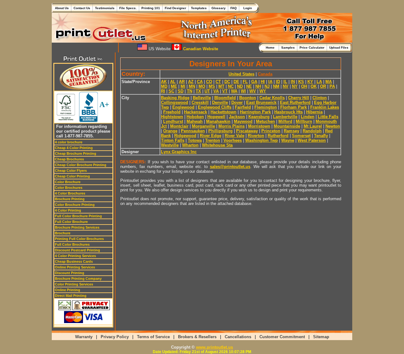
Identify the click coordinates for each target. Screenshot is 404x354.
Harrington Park (255, 112)
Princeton (270, 131)
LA (319, 81)
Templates (199, 8)
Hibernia (314, 112)
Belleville (202, 97)
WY (262, 91)
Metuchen (265, 121)
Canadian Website (200, 48)
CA (200, 81)
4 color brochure (68, 142)
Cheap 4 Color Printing (74, 148)
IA (270, 81)
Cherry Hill (298, 97)
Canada (265, 74)
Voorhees (232, 140)
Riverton (256, 135)
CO (209, 81)
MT (221, 86)
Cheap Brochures (69, 159)
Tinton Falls (172, 140)
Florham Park (293, 107)
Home (271, 47)
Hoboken (195, 116)
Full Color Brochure (71, 222)
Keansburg (259, 116)
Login (246, 8)
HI (263, 81)
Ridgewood (185, 135)
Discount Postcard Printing (77, 250)
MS (212, 86)
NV (285, 86)
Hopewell (216, 116)
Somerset (301, 135)
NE (249, 86)
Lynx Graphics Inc (179, 151)
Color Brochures (68, 187)
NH (258, 86)
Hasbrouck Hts (288, 112)
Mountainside (287, 126)
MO (202, 86)
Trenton (212, 140)
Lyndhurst (173, 121)
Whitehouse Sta (217, 145)
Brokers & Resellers (197, 336)
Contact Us (82, 8)
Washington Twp (261, 140)
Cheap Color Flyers (71, 170)
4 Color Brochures (70, 193)
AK (164, 81)
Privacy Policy (115, 336)
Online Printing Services (75, 267)
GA (254, 81)
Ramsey (291, 131)
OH (304, 86)
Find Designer (175, 8)
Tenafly (321, 135)
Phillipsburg (220, 131)
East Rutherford (295, 102)
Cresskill (200, 102)
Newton (332, 126)
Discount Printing (69, 273)
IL (285, 81)
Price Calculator (312, 47)
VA (216, 91)
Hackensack (195, 112)
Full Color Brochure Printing (78, 216)
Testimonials (105, 8)
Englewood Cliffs (214, 107)
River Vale (234, 135)
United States (241, 74)
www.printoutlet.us (214, 347)
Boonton (247, 97)
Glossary (218, 8)
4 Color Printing (68, 210)
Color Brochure (67, 182)
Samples (288, 47)
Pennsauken (193, 131)
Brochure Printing (70, 199)
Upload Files (338, 47)
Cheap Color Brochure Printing (80, 165)
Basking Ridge (175, 97)
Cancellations (238, 336)
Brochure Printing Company (78, 278)
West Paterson (312, 140)
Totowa (195, 140)
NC (231, 86)
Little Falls (328, 116)
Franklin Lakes (324, 107)
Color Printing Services (74, 284)
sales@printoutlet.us (230, 166)
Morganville (203, 126)
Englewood (183, 107)
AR (182, 81)
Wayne (287, 140)
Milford (285, 121)
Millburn (304, 121)
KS (301, 81)
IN (293, 81)
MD (164, 86)
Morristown (259, 126)
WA (234, 91)
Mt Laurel (313, 126)
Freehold (172, 112)
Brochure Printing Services (77, 227)
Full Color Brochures (72, 244)
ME (174, 86)
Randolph (312, 131)
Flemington (265, 107)
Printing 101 (150, 8)
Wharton (190, 145)
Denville (220, 102)
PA (332, 86)
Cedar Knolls (272, 97)
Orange (170, 131)
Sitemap (321, 336)
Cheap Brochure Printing (75, 153)
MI (183, 86)
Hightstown (172, 116)
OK (314, 86)
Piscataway (247, 131)
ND (240, 86)
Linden (307, 116)
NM (276, 86)
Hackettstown (223, 112)
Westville (170, 145)
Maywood (243, 121)
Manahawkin (218, 121)
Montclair (179, 126)
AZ (190, 81)
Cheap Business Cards (74, 261)
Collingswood (174, 102)
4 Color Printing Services (75, 256)
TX (198, 91)
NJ (267, 86)
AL (172, 81)
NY (295, 86)
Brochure (62, 233)
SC (171, 91)
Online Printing (67, 290)
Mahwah (195, 121)
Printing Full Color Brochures (79, 239)
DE (236, 81)
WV (252, 91)
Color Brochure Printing (75, 205)
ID (278, 81)
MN (192, 86)
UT (207, 91)
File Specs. (128, 8)
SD (180, 91)
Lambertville (285, 116)
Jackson (237, 116)
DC (227, 81)
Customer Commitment (282, 336)
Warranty (83, 336)
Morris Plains (231, 126)
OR (323, 86)
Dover (237, 102)
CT (218, 81)
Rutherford (278, 135)
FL (245, 81)
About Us (62, 8)
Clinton (319, 97)
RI (163, 91)
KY (310, 81)
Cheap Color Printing (72, 176)
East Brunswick (261, 102)
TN (189, 91)
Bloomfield (225, 97)
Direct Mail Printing (70, 295)
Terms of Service (153, 336)
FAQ (233, 8)
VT (225, 91)
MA (328, 81)
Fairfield (243, 107)
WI (243, 91)
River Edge (210, 135)
